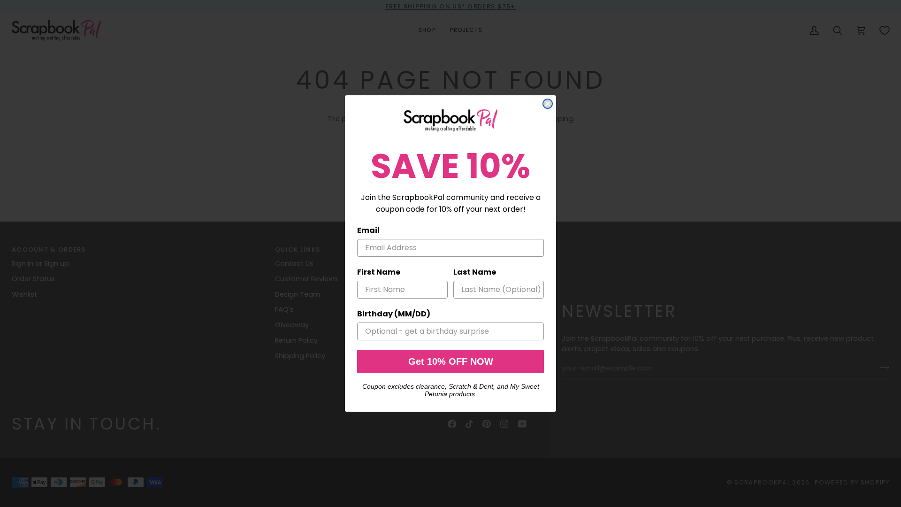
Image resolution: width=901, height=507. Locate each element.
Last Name (474, 272)
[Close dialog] (547, 103)
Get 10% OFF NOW (450, 361)
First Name (378, 272)
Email (368, 230)
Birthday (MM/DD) (393, 313)
